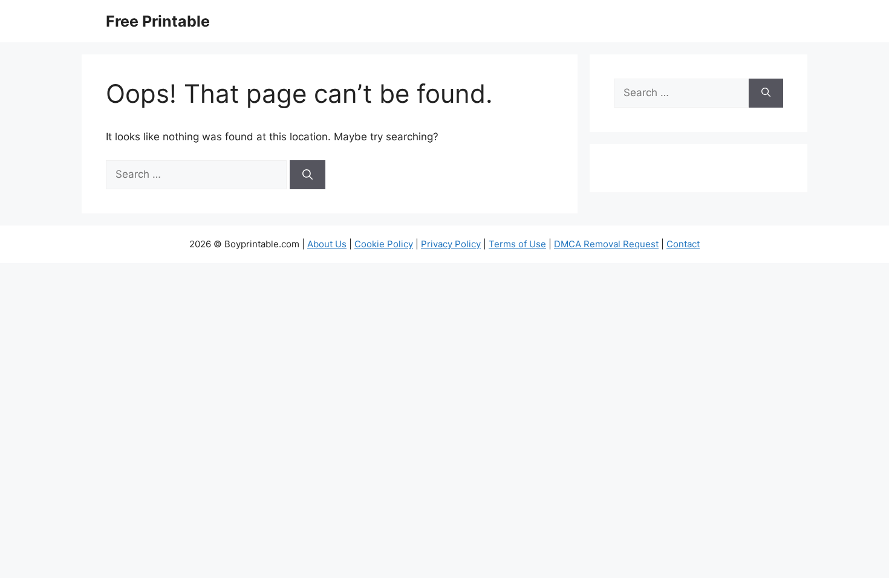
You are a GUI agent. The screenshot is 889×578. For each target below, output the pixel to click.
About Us (327, 244)
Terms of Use (517, 244)
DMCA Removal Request (606, 244)
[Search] (307, 174)
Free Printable (158, 21)
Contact (683, 244)
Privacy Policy (451, 244)
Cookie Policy (383, 244)
